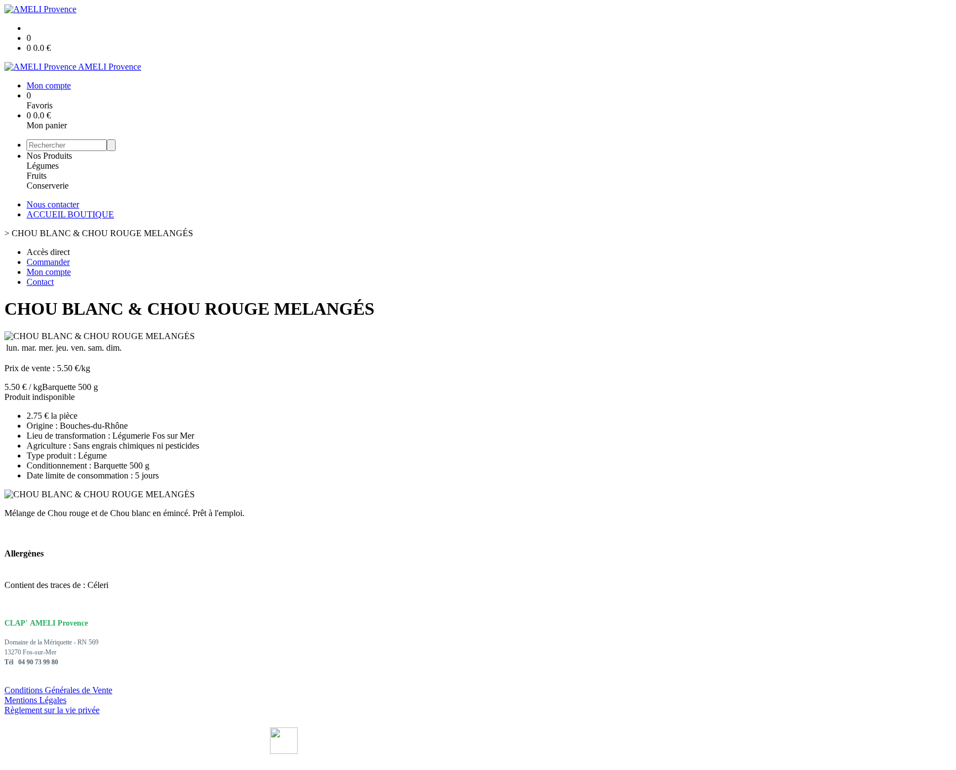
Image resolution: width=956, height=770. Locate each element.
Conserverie (48, 185)
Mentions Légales (35, 700)
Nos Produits (49, 155)
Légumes (43, 165)
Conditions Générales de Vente (58, 690)
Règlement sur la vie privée (52, 710)
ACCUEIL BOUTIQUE (70, 214)
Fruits (36, 175)
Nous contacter (53, 204)
